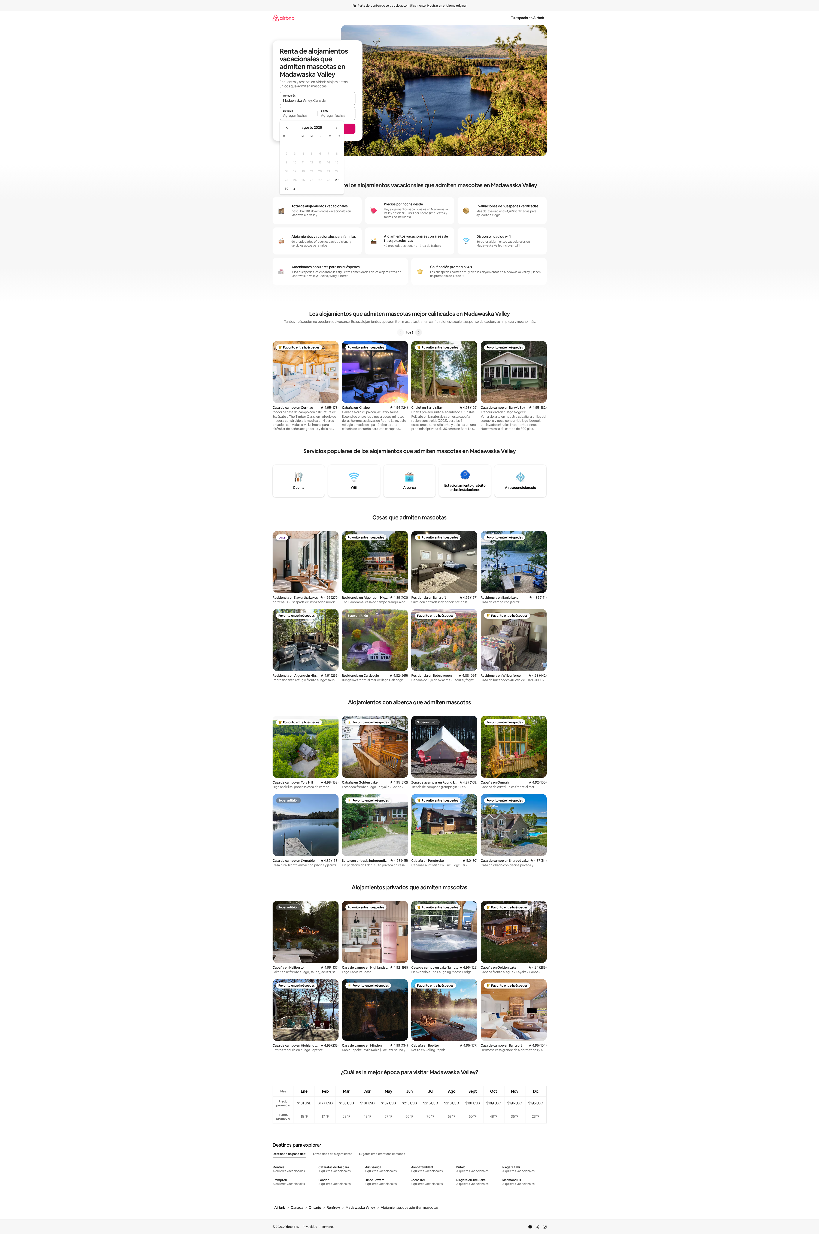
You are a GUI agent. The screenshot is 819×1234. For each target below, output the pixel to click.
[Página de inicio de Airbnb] (283, 18)
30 (286, 189)
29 (337, 180)
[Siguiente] (418, 332)
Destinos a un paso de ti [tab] (289, 1154)
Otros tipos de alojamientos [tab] (332, 1154)
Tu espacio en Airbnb (527, 18)
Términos (327, 1227)
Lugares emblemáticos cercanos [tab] (382, 1154)
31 (294, 189)
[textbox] (298, 115)
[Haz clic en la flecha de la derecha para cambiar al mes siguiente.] (336, 127)
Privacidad (310, 1227)
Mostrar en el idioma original (446, 5)
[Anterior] (400, 332)
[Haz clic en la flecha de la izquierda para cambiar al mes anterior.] (287, 127)
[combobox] (317, 100)
